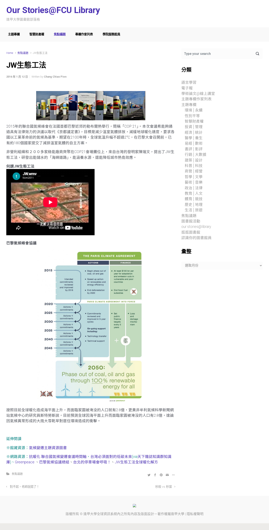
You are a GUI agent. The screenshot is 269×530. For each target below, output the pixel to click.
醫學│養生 (194, 138)
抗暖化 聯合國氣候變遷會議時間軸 (58, 457)
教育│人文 (194, 193)
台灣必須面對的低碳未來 (111, 457)
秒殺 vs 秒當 (163, 487)
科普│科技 (194, 166)
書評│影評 (194, 149)
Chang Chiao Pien (55, 76)
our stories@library (196, 227)
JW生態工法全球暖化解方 (136, 462)
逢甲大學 (90, 514)
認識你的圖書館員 (196, 238)
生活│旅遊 (194, 210)
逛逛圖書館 (190, 232)
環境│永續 (194, 110)
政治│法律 (194, 188)
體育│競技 (194, 199)
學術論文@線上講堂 (198, 93)
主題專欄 (14, 34)
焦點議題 (60, 34)
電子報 (187, 88)
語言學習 (188, 82)
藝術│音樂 (194, 182)
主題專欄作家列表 (196, 99)
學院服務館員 (111, 34)
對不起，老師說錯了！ (24, 487)
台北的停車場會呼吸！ (92, 462)
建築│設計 (194, 160)
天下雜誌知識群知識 (154, 457)
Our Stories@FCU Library (53, 10)
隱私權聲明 (195, 514)
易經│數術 (194, 143)
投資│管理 (194, 127)
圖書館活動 (190, 221)
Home (9, 52)
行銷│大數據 (195, 154)
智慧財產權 (36, 34)
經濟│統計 (194, 132)
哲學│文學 (194, 177)
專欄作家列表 (84, 34)
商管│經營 (194, 171)
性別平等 (192, 116)
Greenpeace (25, 462)
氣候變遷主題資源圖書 (48, 448)
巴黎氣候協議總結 (54, 462)
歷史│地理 (194, 204)
